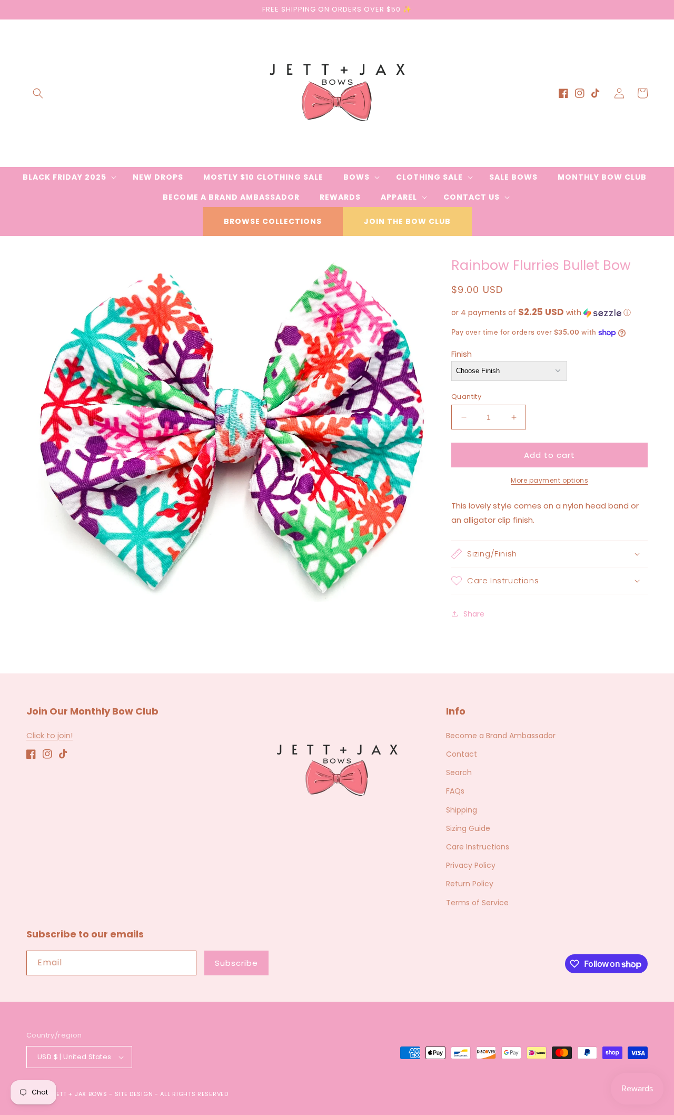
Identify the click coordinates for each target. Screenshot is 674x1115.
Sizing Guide (468, 828)
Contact (461, 754)
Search (459, 772)
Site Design (134, 1094)
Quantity (466, 397)
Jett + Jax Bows (80, 1094)
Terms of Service (477, 902)
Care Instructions (477, 847)
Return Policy (469, 883)
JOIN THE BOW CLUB (407, 221)
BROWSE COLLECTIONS (273, 221)
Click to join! (49, 735)
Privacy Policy (470, 865)
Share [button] (473, 614)
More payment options (549, 480)
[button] (37, 93)
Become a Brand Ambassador (501, 735)
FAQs (455, 791)
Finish (461, 353)
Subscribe (236, 963)
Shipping (461, 810)
